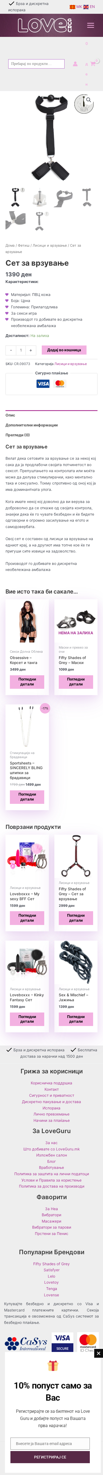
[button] (89, 100)
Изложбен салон (51, 1155)
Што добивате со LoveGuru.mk (51, 1149)
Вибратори (51, 1215)
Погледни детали (27, 681)
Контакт (51, 1089)
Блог (51, 1161)
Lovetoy (51, 1282)
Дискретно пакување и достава (51, 1102)
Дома (10, 245)
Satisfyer (52, 1270)
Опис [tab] (10, 415)
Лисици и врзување (50, 245)
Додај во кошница (64, 350)
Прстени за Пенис (51, 1233)
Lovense (51, 1295)
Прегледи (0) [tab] (17, 435)
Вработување (51, 1167)
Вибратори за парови (51, 1227)
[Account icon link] (75, 63)
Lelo (51, 1276)
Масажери (51, 1221)
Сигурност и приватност (51, 1095)
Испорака (51, 1108)
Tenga (51, 1288)
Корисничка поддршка (51, 1083)
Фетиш (23, 245)
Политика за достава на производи (51, 1186)
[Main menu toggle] (91, 25)
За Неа (51, 1209)
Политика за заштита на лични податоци (51, 1174)
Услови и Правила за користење (51, 1180)
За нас (51, 1143)
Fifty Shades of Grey (51, 1264)
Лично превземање (51, 1114)
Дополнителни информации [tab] (31, 425)
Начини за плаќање (52, 1120)
